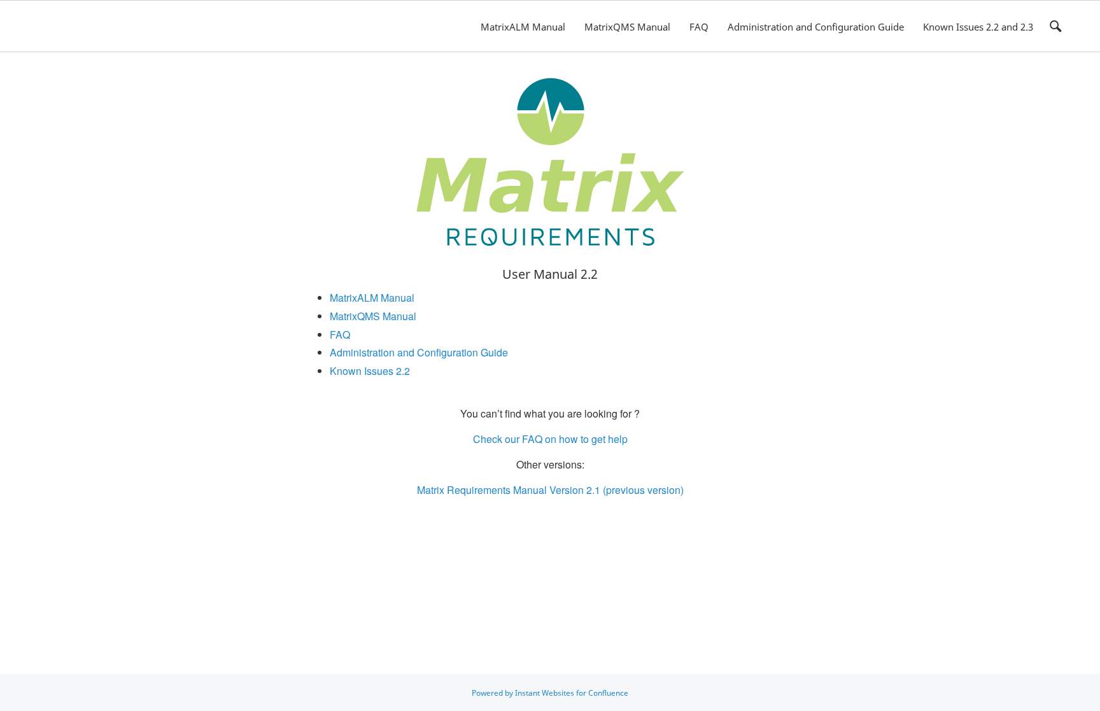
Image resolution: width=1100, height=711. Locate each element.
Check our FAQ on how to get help (550, 439)
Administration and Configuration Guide (816, 26)
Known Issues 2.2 (370, 370)
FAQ (699, 26)
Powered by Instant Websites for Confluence (550, 692)
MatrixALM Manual (523, 26)
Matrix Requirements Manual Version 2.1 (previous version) (550, 489)
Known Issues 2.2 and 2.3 (978, 26)
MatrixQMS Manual (627, 26)
